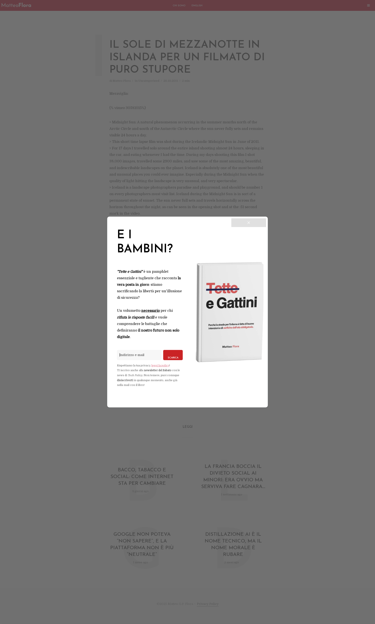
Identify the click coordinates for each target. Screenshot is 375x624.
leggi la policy (160, 365)
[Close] (248, 222)
